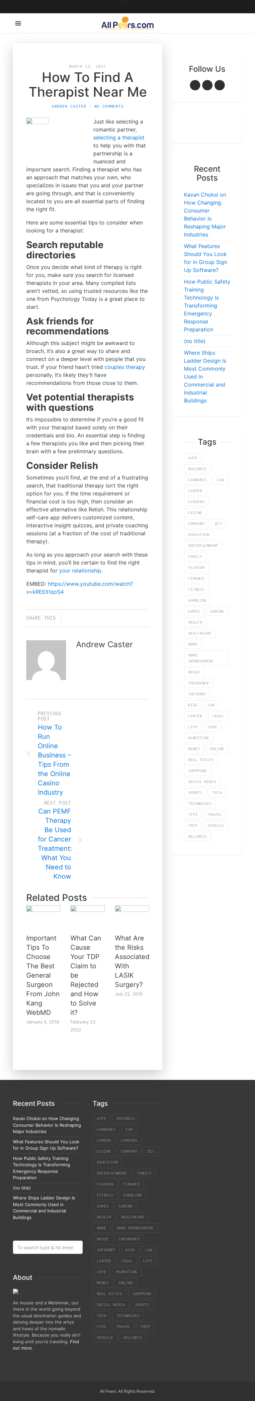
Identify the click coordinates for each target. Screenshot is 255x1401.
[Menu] (18, 23)
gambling (197, 600)
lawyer (195, 716)
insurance (198, 683)
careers (196, 502)
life (193, 727)
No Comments (109, 106)
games (194, 611)
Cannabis (197, 480)
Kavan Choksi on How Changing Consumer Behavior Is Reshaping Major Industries (47, 1125)
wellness (197, 836)
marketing (198, 738)
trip (193, 826)
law (211, 705)
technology (200, 804)
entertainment (203, 546)
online (217, 749)
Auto (193, 458)
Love (212, 727)
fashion (196, 567)
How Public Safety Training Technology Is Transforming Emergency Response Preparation (207, 305)
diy (218, 524)
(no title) (195, 341)
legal (218, 716)
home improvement (201, 658)
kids (193, 705)
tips (193, 815)
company (196, 524)
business (197, 469)
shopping (197, 771)
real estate (201, 760)
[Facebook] (195, 85)
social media (202, 782)
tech (217, 793)
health (195, 622)
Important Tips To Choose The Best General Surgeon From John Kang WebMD (43, 975)
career (195, 491)
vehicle (216, 826)
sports (195, 793)
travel (215, 815)
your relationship (80, 570)
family (195, 557)
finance (196, 578)
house (194, 672)
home (193, 644)
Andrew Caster (69, 106)
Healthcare (200, 633)
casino (195, 513)
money (194, 749)
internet (197, 694)
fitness (196, 589)
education (198, 535)
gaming (217, 611)
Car (220, 480)
